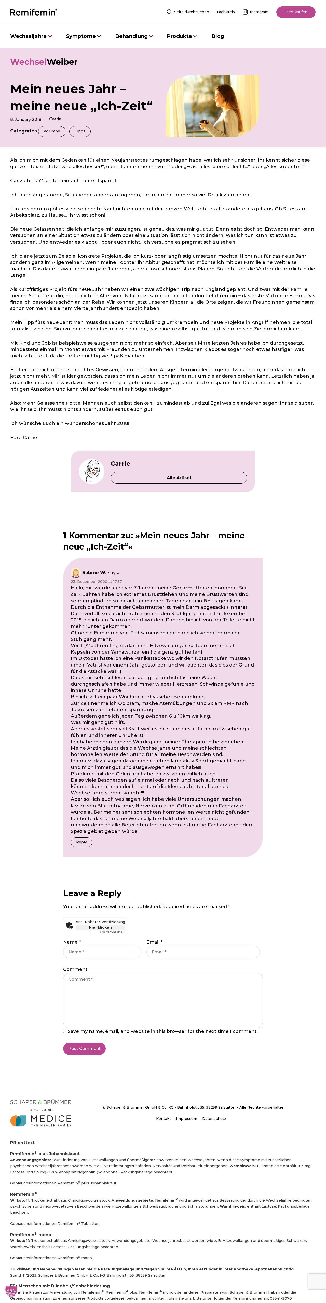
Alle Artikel (179, 477)
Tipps (80, 131)
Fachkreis (226, 12)
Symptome (81, 36)
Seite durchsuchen (191, 12)
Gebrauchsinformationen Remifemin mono (51, 1257)
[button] (11, 1292)
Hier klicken (100, 927)
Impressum (186, 1118)
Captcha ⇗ (112, 932)
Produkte (179, 36)
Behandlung (131, 36)
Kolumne (52, 131)
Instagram (259, 12)
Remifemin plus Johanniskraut (87, 1183)
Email (154, 942)
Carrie (55, 119)
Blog (217, 36)
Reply (81, 842)
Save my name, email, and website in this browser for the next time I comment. (163, 1031)
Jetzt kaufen (295, 12)
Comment (75, 969)
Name (72, 942)
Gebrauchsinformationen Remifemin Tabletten (55, 1223)
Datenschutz (214, 1118)
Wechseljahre (28, 36)
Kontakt (163, 1118)
